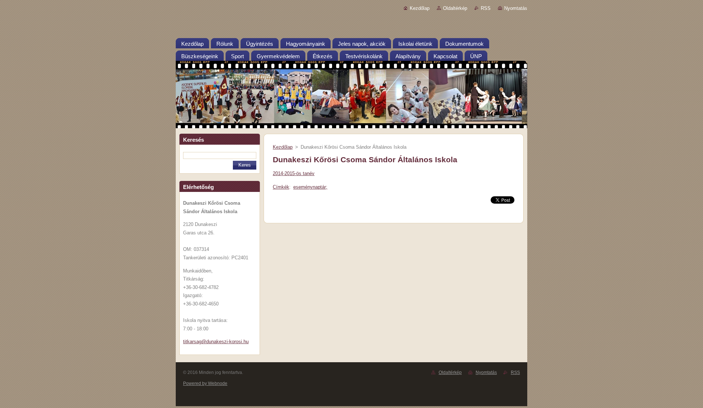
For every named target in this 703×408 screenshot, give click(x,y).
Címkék (281, 187)
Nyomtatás (515, 8)
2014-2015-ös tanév (294, 173)
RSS (486, 8)
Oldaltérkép (455, 8)
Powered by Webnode (205, 383)
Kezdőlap (419, 8)
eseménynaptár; (310, 187)
